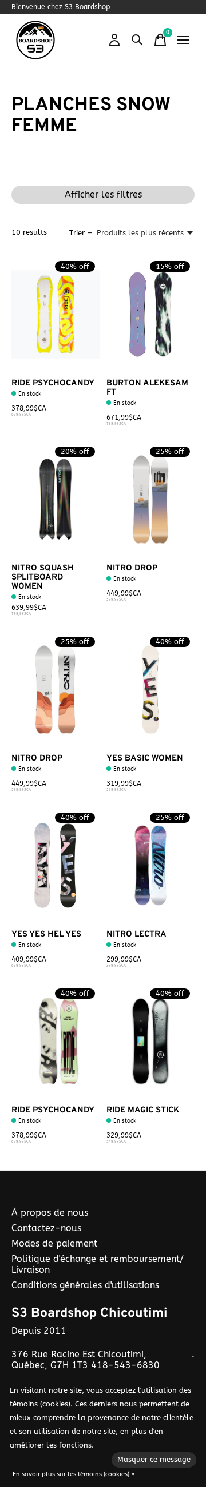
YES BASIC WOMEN (144, 758)
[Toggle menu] (183, 40)
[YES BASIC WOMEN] (150, 689)
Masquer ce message (154, 1459)
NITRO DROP (131, 568)
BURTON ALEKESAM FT (147, 388)
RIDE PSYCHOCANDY (52, 383)
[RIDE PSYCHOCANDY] (55, 314)
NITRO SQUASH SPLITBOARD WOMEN (42, 577)
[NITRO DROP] (150, 499)
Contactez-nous (46, 1228)
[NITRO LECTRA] (150, 865)
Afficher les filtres (103, 194)
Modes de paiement (54, 1243)
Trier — (81, 232)
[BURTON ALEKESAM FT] (150, 314)
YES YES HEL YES (46, 934)
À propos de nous (49, 1212)
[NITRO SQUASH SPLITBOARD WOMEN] (55, 499)
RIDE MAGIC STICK (142, 1110)
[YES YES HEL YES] (55, 865)
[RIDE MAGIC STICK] (150, 1041)
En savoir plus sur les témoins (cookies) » (73, 1474)
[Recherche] (137, 40)
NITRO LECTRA (136, 934)
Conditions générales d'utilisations (85, 1285)
